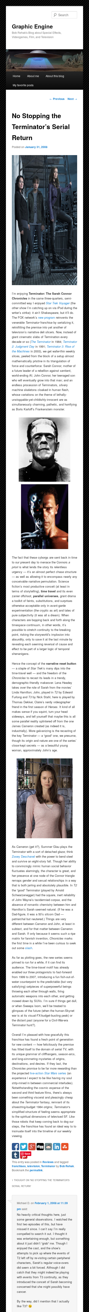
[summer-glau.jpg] (45, 837)
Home (16, 76)
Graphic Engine (32, 26)
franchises (19, 1166)
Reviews (48, 1162)
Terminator (48, 1166)
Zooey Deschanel (23, 856)
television (33, 1166)
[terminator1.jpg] (44, 548)
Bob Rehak (67, 1166)
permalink (36, 1170)
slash (28, 948)
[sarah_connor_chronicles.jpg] (44, 284)
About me (33, 76)
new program (46, 317)
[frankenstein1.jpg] (44, 480)
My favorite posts (23, 85)
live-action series (48, 1073)
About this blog (55, 76)
